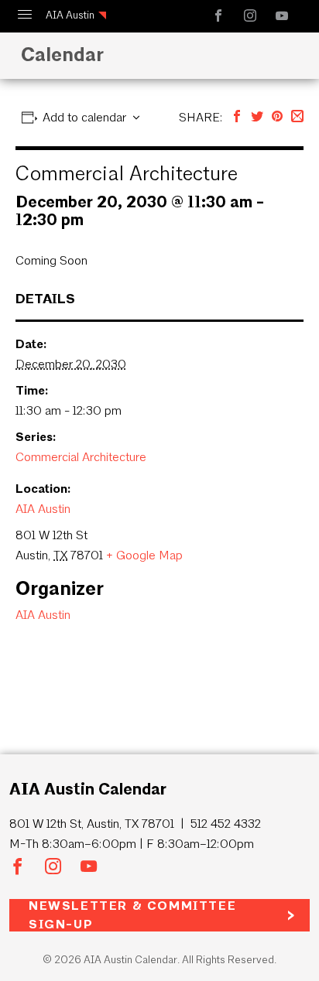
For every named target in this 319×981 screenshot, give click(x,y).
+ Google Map (144, 555)
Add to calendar (84, 117)
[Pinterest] (277, 117)
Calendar (62, 54)
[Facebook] (237, 117)
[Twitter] (257, 117)
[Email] (297, 117)
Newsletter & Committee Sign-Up (132, 915)
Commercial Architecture (80, 456)
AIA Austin (70, 15)
